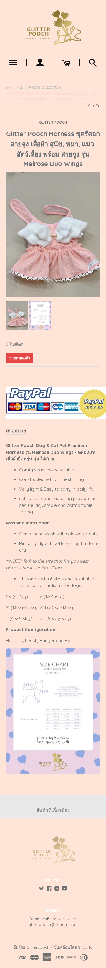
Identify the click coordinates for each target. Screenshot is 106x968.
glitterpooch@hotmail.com (53, 924)
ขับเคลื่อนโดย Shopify (73, 947)
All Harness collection (39, 87)
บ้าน (9, 88)
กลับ (96, 106)
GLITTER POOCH (53, 122)
